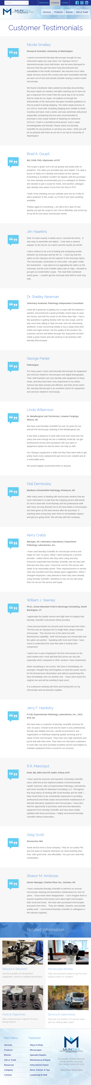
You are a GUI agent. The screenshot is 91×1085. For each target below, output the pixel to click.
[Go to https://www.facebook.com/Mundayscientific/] (77, 3)
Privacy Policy (77, 1070)
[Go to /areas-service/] (68, 1006)
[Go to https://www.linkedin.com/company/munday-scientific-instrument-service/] (86, 3)
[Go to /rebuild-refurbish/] (23, 960)
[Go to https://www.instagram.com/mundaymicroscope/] (82, 3)
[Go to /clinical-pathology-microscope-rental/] (68, 960)
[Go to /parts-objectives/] (23, 1005)
